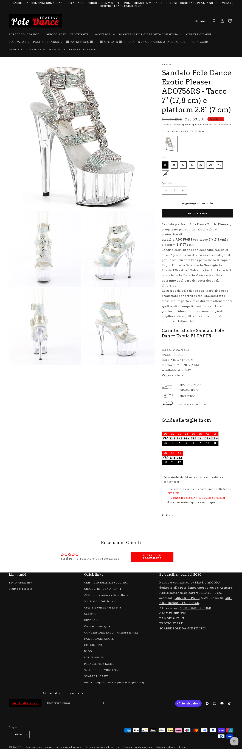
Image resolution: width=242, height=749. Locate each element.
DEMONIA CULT (171, 618)
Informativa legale (166, 747)
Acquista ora (197, 213)
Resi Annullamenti (22, 582)
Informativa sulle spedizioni (138, 747)
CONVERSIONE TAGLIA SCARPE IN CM (111, 632)
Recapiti (183, 747)
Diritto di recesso (20, 589)
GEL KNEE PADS (187, 598)
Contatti (90, 613)
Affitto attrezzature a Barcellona (106, 595)
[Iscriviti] (103, 703)
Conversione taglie (97, 626)
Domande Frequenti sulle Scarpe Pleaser (198, 497)
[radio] (170, 144)
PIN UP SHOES (94, 657)
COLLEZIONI (93, 645)
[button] (25, 34)
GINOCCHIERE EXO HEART (103, 589)
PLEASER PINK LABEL (99, 663)
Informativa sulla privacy (69, 747)
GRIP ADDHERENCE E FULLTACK (107, 582)
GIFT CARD (92, 620)
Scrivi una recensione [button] (152, 557)
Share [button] (169, 515)
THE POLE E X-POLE (195, 608)
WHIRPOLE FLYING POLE (102, 670)
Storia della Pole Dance (100, 601)
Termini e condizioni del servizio (103, 747)
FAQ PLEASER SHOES (99, 638)
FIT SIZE (173, 493)
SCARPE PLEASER (96, 676)
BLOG (88, 651)
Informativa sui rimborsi (39, 747)
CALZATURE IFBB (172, 613)
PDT (20, 747)
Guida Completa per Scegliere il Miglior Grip (114, 682)
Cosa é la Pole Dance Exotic (102, 607)
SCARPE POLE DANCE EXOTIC (182, 628)
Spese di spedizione (193, 124)
